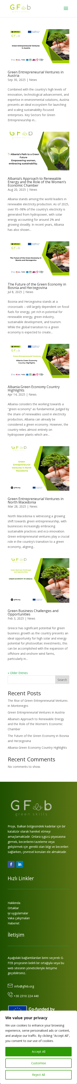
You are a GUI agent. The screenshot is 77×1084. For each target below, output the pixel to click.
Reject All (38, 1075)
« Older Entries (18, 673)
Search (62, 680)
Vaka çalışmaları (19, 918)
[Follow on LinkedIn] (19, 864)
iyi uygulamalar (18, 913)
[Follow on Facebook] (11, 864)
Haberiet (13, 923)
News (33, 80)
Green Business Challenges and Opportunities (33, 612)
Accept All (38, 1051)
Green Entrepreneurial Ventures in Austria (36, 74)
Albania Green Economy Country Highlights (34, 388)
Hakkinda (14, 903)
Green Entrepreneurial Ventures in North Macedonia (36, 500)
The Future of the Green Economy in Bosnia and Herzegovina (37, 286)
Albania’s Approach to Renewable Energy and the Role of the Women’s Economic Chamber (37, 182)
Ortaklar (13, 908)
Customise (38, 1063)
